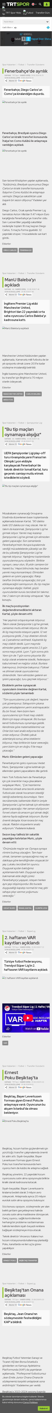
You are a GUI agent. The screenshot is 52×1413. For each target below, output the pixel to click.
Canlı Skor (6, 27)
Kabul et (44, 1408)
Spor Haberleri (9, 64)
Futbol (21, 64)
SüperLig (31, 931)
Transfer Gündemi (35, 64)
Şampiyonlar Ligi (34, 422)
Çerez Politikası (30, 1402)
